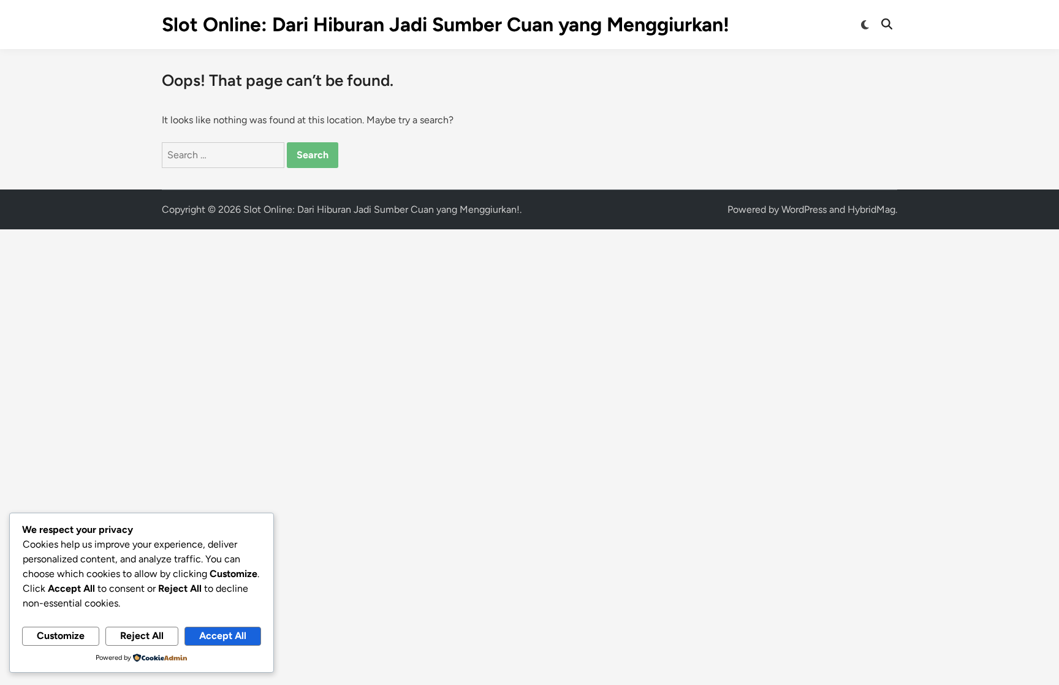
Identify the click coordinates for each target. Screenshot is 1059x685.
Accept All (222, 635)
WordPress (804, 209)
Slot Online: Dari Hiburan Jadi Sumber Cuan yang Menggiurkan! (445, 24)
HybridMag (871, 209)
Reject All (142, 635)
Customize (61, 635)
